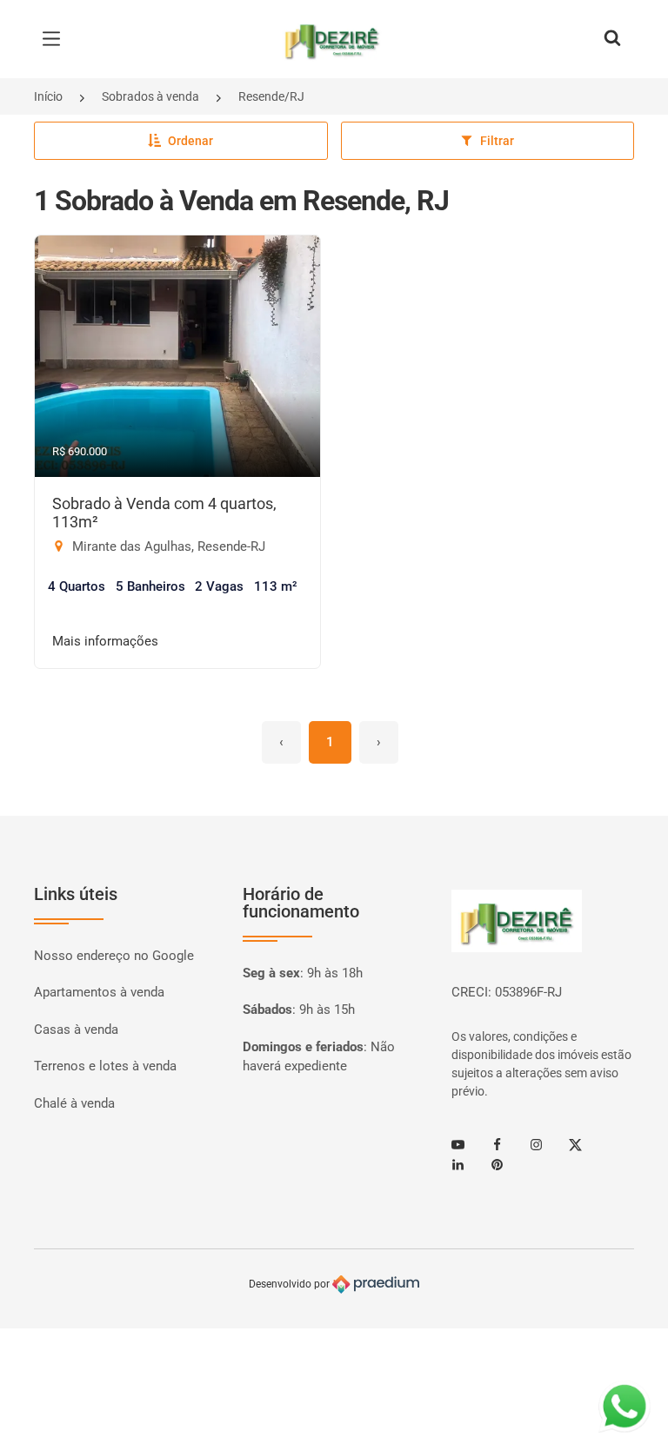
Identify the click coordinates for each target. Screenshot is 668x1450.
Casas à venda (76, 1029)
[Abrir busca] (612, 39)
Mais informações (105, 641)
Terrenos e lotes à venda (105, 1066)
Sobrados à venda (150, 96)
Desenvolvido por (290, 1284)
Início (48, 96)
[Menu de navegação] (55, 39)
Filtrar (497, 141)
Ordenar (190, 141)
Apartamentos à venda (99, 992)
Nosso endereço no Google (114, 955)
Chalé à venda (74, 1103)
